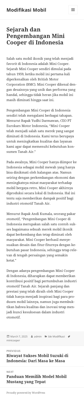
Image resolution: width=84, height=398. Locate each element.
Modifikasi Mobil (26, 9)
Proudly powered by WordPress (25, 393)
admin (38, 336)
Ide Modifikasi (56, 336)
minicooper (13, 340)
